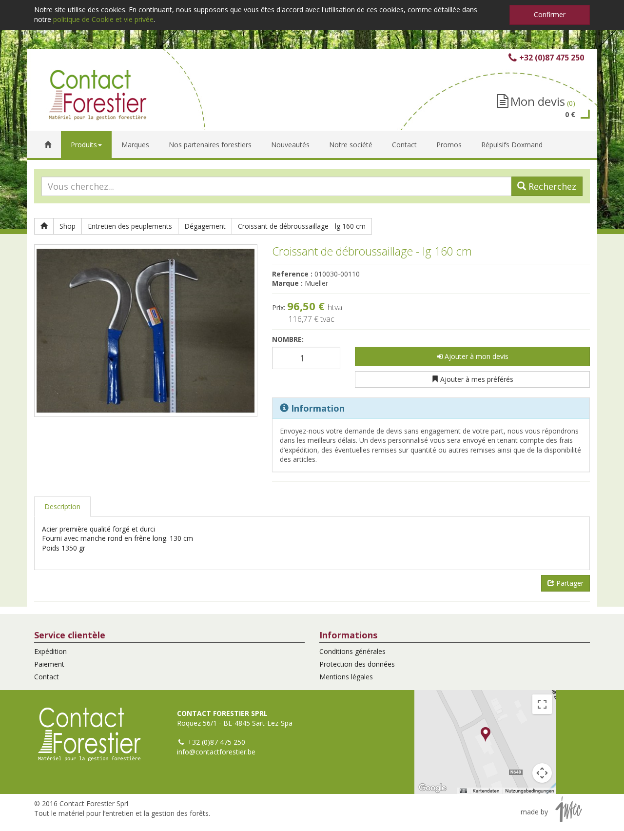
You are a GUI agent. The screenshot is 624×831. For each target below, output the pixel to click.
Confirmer (550, 14)
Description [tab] (62, 506)
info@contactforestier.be (216, 751)
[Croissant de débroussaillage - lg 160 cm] (145, 330)
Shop (67, 226)
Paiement (49, 664)
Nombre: (288, 339)
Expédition (50, 651)
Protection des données (357, 664)
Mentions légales (346, 676)
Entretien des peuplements (130, 226)
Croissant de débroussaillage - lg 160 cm (302, 226)
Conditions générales (352, 651)
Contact (46, 676)
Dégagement (205, 226)
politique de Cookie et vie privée (103, 19)
